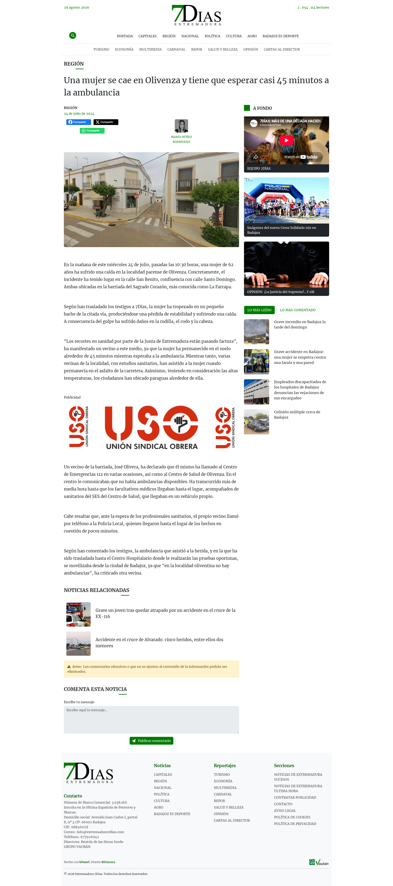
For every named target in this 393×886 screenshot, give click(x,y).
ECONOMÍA (124, 49)
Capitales (148, 36)
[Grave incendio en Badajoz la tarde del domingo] (256, 331)
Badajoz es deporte (281, 36)
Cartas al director (282, 49)
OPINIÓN (250, 49)
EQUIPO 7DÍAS (259, 168)
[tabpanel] (286, 379)
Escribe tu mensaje (79, 702)
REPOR (196, 49)
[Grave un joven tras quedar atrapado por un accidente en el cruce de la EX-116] (78, 614)
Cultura (234, 36)
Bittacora (108, 862)
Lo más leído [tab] (259, 310)
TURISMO (101, 49)
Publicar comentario (154, 741)
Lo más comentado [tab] (298, 310)
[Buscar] (72, 35)
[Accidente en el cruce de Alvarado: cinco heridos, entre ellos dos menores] (78, 643)
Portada (125, 36)
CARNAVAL (176, 49)
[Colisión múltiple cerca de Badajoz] (256, 422)
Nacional (190, 36)
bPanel (84, 862)
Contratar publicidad (295, 797)
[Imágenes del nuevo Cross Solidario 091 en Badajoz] (286, 200)
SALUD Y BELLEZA (223, 49)
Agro (252, 36)
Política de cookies (292, 817)
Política (212, 36)
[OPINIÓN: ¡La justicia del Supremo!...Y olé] (286, 265)
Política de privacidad (295, 824)
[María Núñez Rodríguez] (181, 126)
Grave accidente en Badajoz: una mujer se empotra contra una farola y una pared (300, 357)
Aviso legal (285, 811)
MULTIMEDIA (150, 49)
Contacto (283, 804)
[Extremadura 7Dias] (196, 15)
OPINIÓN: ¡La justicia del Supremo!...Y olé (280, 292)
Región (169, 36)
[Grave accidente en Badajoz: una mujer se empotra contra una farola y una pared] (256, 361)
